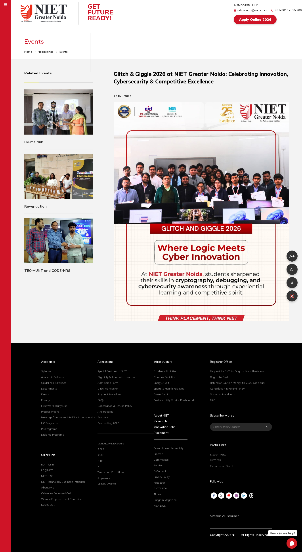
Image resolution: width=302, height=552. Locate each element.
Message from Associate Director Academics (68, 417)
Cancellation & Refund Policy (114, 405)
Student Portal (218, 454)
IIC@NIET (47, 470)
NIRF (100, 460)
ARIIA (101, 449)
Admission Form (107, 382)
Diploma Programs (52, 434)
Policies (158, 465)
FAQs (101, 400)
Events (63, 51)
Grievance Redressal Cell (56, 493)
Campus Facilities (165, 377)
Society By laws (106, 483)
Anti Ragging (105, 411)
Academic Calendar (53, 377)
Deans (45, 394)
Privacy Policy (162, 477)
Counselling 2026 (108, 423)
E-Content (160, 471)
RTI (99, 466)
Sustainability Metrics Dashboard (174, 400)
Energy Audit (161, 382)
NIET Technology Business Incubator (63, 481)
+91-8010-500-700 (288, 10)
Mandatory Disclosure (110, 443)
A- (292, 269)
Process (158, 453)
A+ (292, 256)
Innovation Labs (165, 427)
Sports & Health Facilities (169, 388)
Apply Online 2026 (255, 19)
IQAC (100, 455)
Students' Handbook (222, 394)
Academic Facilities (165, 371)
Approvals (103, 478)
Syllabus (46, 371)
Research (160, 421)
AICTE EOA (161, 488)
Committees (161, 459)
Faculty (45, 400)
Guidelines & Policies (53, 382)
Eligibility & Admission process (116, 377)
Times (157, 494)
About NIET (161, 415)
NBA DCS (160, 505)
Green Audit (161, 394)
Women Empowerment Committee (62, 499)
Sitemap (216, 516)
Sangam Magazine (165, 500)
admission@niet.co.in (252, 10)
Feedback (159, 482)
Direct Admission (108, 388)
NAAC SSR (48, 504)
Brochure (102, 417)
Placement (161, 432)
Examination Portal (221, 466)
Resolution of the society (168, 448)
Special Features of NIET (112, 371)
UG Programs (49, 423)
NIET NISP (47, 476)
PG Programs (49, 428)
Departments (49, 388)
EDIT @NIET (48, 464)
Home (28, 51)
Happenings (46, 51)
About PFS (47, 487)
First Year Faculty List (54, 405)
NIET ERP (215, 460)
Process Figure (50, 411)
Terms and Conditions (110, 472)
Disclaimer (231, 516)
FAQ (213, 400)
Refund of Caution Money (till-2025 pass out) (237, 382)
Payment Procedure (108, 394)
